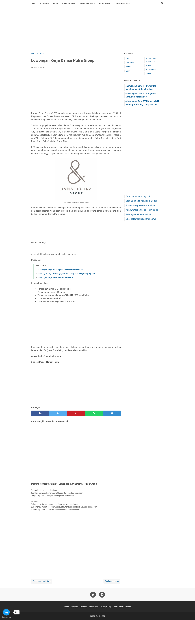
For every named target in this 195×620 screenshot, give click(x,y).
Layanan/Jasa (123, 3)
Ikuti (55, 3)
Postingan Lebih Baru (42, 581)
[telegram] (112, 413)
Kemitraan (104, 3)
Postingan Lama (112, 581)
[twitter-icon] (93, 595)
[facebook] (40, 413)
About (66, 607)
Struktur (149, 65)
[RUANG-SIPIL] (33, 3)
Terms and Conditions (122, 607)
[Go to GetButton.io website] (6, 617)
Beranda (44, 3)
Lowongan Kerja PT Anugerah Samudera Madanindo (60, 270)
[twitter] (58, 413)
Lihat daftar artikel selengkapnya (140, 219)
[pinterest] (76, 413)
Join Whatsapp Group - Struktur (140, 205)
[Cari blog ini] (162, 3)
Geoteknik (129, 63)
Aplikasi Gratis (87, 3)
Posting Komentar (38, 67)
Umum (148, 74)
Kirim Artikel (68, 3)
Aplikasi (128, 58)
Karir (127, 71)
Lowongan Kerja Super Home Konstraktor (55, 277)
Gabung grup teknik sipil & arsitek (141, 201)
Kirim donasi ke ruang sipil (137, 196)
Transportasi (151, 69)
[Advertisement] (97, 29)
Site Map (83, 607)
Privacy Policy (105, 607)
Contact (74, 607)
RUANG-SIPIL (100, 616)
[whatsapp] (94, 413)
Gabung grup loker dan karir (138, 214)
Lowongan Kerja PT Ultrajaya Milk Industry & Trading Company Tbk (66, 274)
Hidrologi (129, 67)
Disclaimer (93, 607)
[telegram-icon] (102, 595)
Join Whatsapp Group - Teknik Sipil (141, 210)
